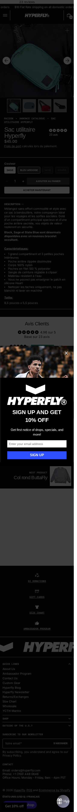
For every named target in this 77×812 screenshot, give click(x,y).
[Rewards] (63, 801)
